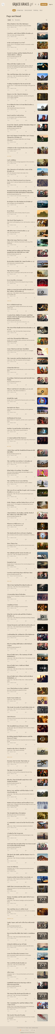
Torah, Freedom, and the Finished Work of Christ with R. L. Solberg (20, 54)
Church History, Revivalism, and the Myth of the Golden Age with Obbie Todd (20, 513)
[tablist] (14, 20)
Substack (22, 1032)
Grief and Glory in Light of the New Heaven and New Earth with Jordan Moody (21, 844)
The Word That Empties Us (15, 220)
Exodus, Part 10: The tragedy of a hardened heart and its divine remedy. (20, 504)
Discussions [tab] (17, 20)
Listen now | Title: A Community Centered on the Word (20, 826)
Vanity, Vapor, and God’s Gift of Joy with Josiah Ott (20, 923)
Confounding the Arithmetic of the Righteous (20, 634)
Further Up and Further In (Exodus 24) (18, 428)
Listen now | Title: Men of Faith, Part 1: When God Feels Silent (20, 680)
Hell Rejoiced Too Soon (14, 418)
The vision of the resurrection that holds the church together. (21, 718)
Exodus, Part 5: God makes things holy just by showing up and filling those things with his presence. (20, 1007)
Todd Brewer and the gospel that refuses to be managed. (20, 350)
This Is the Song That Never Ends (17, 240)
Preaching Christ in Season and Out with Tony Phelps (21, 379)
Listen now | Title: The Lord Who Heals (16, 964)
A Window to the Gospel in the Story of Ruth (20, 148)
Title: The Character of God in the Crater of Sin (17, 173)
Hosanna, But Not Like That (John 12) (18, 761)
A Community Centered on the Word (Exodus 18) (20, 823)
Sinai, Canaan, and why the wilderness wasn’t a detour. (19, 482)
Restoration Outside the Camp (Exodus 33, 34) (20, 261)
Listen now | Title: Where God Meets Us (16, 390)
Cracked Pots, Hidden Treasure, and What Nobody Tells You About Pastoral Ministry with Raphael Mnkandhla (20, 316)
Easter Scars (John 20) (14, 698)
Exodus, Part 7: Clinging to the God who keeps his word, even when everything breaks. (21, 805)
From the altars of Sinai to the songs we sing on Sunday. (20, 282)
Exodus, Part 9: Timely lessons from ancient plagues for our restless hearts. (21, 564)
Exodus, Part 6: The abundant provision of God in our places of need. (21, 911)
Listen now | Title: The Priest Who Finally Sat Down (19, 331)
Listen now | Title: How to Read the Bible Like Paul (18, 936)
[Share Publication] (38, 4)
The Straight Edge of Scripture (16, 813)
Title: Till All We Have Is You (13, 232)
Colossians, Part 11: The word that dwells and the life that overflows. (20, 974)
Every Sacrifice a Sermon (14, 280)
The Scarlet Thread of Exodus (16, 1015)
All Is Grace (10, 972)
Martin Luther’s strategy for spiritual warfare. (17, 606)
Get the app (33, 1030)
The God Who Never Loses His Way (17, 481)
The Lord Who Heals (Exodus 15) (16, 963)
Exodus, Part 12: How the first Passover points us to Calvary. (21, 400)
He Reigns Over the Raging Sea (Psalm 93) (19, 201)
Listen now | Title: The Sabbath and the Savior (17, 554)
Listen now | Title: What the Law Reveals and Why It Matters (21, 617)
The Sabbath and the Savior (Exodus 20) (19, 553)
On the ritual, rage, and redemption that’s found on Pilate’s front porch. (20, 728)
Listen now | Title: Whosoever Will (15, 525)
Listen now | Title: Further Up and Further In (17, 430)
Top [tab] (13, 20)
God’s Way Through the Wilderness (17, 338)
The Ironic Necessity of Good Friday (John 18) (20, 707)
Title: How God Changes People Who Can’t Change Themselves (18, 139)
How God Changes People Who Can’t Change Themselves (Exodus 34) (20, 136)
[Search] (35, 4)
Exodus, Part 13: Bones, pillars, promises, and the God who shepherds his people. (20, 341)
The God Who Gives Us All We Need (17, 909)
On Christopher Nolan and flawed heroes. (16, 117)
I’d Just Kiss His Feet (13, 367)
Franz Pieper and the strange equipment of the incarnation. (20, 161)
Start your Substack (25, 1030)
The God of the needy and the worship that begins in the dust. (20, 835)
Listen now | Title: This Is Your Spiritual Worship (18, 586)
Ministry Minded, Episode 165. (14, 128)
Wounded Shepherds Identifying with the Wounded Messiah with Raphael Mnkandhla (20, 191)
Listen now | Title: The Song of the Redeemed (17, 995)
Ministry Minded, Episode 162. (14, 320)
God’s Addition (11, 160)
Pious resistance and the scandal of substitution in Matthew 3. (21, 535)
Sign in (51, 4)
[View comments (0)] (17, 29)
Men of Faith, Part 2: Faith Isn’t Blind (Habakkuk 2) (18, 666)
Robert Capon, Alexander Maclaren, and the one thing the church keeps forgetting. (20, 96)
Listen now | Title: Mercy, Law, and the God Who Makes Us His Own (20, 794)
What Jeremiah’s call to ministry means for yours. (18, 212)
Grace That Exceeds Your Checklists (18, 349)
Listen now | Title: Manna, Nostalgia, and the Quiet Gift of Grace (20, 901)
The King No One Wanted (14, 770)
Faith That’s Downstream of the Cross (18, 886)
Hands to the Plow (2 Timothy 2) (16, 748)
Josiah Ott (20, 927)
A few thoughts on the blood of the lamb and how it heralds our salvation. (21, 1017)
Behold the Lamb (12, 398)
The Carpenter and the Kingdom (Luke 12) (20, 358)
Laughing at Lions (12, 605)
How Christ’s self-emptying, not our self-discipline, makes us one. (21, 222)
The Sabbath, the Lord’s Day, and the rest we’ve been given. (20, 545)
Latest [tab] (9, 20)
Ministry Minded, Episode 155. (14, 847)
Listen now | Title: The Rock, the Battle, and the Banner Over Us (21, 858)
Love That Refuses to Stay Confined (17, 688)
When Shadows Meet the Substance (17, 24)
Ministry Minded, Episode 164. (14, 194)
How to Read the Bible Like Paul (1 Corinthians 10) (21, 934)
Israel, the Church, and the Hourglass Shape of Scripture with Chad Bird (21, 125)
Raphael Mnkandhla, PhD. (23, 195)
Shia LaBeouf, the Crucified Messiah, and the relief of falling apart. (21, 370)
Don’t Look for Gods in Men (15, 115)
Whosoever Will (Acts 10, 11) (15, 523)
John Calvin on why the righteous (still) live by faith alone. (20, 945)
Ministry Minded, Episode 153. (14, 986)
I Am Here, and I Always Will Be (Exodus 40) (20, 33)
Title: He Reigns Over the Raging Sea (15, 203)
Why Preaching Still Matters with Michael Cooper (19, 644)
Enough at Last (11, 562)
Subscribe (43, 4)
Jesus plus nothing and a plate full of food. (17, 690)
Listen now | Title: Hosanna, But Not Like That (17, 762)
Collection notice (35, 1027)
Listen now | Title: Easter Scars (14, 699)
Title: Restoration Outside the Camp (15, 263)
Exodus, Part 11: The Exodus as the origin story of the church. (21, 439)
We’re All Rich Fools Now (14, 304)
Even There (10, 211)
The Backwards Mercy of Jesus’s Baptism (19, 533)
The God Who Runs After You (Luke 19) (18, 74)
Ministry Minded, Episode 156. (14, 783)
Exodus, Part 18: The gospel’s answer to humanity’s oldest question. (20, 45)
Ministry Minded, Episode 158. (14, 574)
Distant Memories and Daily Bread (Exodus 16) (21, 625)
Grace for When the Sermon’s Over (17, 953)
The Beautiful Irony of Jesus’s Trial (17, 726)
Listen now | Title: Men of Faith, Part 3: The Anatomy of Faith (21, 658)
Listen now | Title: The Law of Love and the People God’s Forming (20, 494)
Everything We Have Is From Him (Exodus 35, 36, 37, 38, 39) (20, 105)
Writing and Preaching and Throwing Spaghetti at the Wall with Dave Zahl (18, 251)
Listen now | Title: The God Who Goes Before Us (18, 462)
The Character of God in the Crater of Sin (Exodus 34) (19, 170)
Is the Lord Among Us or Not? (16, 42)
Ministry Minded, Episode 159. (14, 516)
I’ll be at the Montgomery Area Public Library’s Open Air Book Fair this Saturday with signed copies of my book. (20, 66)
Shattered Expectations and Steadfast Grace (20, 802)
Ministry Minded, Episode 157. (14, 647)
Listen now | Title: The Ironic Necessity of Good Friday (19, 709)
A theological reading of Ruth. (14, 149)
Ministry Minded (28, 10)
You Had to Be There (13, 407)
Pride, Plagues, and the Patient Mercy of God (20, 502)
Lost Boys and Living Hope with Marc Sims (19, 572)
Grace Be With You (12, 867)
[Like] (8, 111)
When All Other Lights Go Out (16, 64)
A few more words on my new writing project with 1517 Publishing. (20, 889)
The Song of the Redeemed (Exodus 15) (19, 993)
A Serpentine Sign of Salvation (16, 594)
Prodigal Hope (20, 10)
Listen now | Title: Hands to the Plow (15, 750)
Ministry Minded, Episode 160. (14, 453)
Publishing (35, 10)
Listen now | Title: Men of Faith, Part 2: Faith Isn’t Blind (20, 669)
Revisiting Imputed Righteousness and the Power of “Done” (19, 737)
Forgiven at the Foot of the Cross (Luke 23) (20, 877)
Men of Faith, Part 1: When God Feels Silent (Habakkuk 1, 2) (20, 677)
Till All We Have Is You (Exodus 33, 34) (18, 230)
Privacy (27, 1027)
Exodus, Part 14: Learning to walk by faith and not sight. (20, 272)
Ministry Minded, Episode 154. (14, 926)
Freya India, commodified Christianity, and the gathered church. (20, 410)
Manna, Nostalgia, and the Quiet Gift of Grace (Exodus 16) (20, 897)
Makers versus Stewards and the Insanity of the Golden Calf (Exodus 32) (20, 290)
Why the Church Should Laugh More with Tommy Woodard (19, 780)
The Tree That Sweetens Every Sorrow (19, 180)
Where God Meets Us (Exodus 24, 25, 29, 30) (20, 389)
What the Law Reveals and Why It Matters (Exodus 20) (19, 615)
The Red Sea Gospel (13, 271)
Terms (30, 1027)
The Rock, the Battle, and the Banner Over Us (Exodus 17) (20, 855)
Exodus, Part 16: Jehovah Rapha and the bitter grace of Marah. (19, 182)
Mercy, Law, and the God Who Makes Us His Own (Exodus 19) (20, 791)
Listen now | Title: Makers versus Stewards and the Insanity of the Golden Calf (21, 293)
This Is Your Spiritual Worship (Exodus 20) (19, 585)
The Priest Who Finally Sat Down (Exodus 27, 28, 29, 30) (21, 328)
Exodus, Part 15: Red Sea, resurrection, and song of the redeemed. (19, 242)
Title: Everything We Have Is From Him (16, 108)
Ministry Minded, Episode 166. (14, 56)
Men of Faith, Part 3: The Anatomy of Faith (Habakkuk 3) (19, 655)
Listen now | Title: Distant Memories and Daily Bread (19, 626)
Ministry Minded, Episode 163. (14, 254)
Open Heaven (11, 716)
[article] (27, 26)
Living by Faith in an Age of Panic (17, 944)
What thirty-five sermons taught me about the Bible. (19, 25)
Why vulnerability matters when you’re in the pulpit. (19, 955)
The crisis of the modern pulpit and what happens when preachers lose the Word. (20, 472)
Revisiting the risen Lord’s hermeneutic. (16, 814)
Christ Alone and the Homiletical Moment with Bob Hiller (21, 451)
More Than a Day (12, 543)
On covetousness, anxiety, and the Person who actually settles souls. (19, 307)
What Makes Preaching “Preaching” (18, 470)
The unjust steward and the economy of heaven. (18, 636)
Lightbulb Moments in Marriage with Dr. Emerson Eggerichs (19, 983)
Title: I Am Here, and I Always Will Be (15, 35)
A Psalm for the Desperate (15, 833)
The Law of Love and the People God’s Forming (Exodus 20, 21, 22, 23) (21, 491)
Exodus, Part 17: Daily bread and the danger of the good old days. (21, 86)
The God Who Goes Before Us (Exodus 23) (19, 461)
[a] (42, 36)
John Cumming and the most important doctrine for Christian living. (21, 740)
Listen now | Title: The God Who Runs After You (18, 76)
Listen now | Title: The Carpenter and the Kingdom (18, 360)
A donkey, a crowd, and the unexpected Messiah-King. (19, 772)
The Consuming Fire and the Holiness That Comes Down (20, 1003)
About (41, 10)
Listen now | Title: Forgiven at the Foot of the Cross (19, 879)
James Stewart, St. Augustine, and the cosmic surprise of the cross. (21, 420)
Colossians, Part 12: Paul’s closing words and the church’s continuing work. (20, 869)
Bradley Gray (14, 27)
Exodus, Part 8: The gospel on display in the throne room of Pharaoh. (21, 596)
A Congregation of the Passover (16, 438)
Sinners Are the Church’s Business (17, 94)
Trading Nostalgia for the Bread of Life (19, 83)
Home (14, 10)
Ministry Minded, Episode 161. (14, 381)
